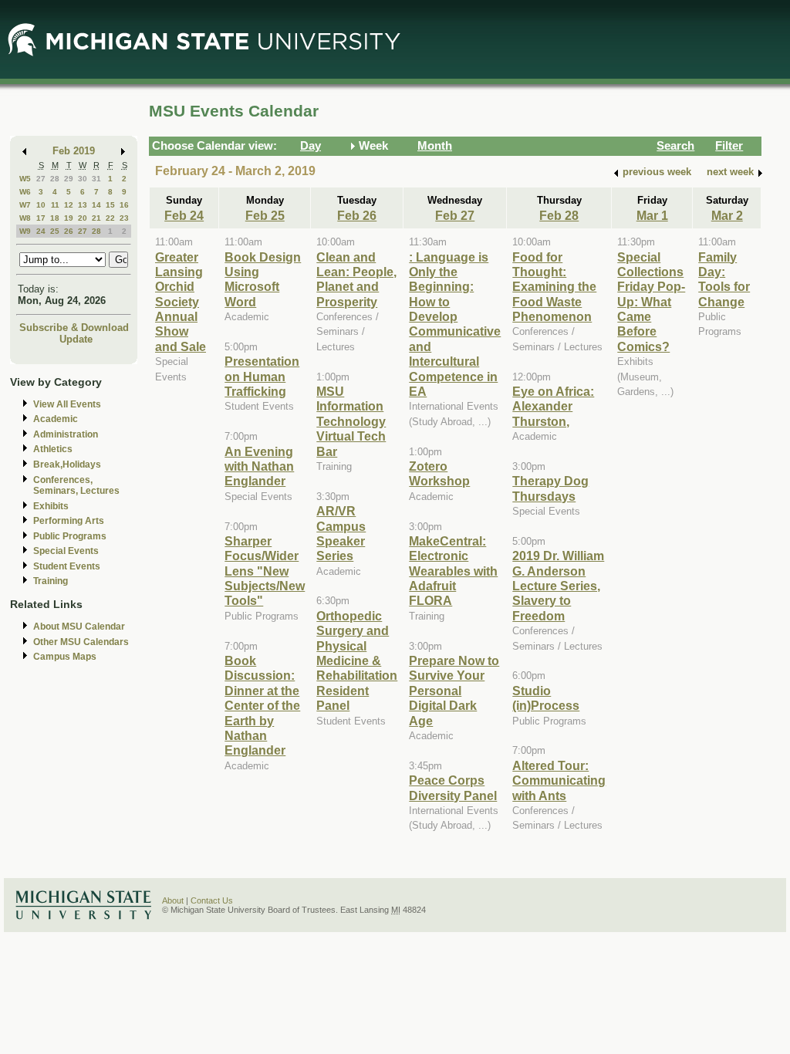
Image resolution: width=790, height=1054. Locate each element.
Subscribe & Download (74, 327)
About (173, 900)
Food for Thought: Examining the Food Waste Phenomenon (554, 287)
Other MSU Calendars (81, 642)
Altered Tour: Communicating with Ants (559, 780)
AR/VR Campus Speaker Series (341, 533)
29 (68, 178)
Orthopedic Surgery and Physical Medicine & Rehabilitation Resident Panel (356, 660)
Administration (65, 434)
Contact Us (212, 900)
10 (41, 205)
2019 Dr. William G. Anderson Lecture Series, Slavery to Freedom (558, 586)
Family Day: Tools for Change (724, 279)
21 (96, 218)
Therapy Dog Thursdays (550, 488)
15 (110, 205)
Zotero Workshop (439, 473)
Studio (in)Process (545, 698)
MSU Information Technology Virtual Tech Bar (351, 421)
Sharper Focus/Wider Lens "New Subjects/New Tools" (265, 571)
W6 (25, 191)
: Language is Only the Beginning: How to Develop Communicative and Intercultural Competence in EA (455, 324)
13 (82, 205)
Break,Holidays (67, 464)
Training (50, 581)
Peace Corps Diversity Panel (453, 787)
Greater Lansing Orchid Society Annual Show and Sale (180, 301)
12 (68, 205)
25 (54, 231)
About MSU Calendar (79, 626)
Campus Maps (64, 656)
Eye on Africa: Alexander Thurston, (553, 406)
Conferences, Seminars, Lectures (76, 486)
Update (76, 339)
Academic (55, 419)
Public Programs (69, 536)
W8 (25, 218)
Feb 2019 (73, 151)
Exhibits (51, 506)
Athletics (53, 449)
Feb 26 (356, 215)
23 (124, 218)
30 (82, 178)
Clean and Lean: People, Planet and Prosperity (356, 279)
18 (54, 218)
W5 (25, 178)
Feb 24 (184, 215)
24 (41, 231)
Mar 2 (727, 215)
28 (54, 178)
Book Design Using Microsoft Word (263, 279)
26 (68, 231)
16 (124, 205)
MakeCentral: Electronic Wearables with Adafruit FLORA (453, 571)
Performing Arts (68, 520)
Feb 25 (265, 215)
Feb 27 (454, 215)
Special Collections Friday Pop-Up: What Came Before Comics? (651, 301)
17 (41, 218)
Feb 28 (559, 215)
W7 (25, 205)
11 (55, 205)
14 (96, 205)
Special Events (66, 551)
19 (68, 218)
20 (82, 218)
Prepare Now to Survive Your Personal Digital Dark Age (454, 691)
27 (41, 178)
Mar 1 (652, 215)
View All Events (67, 404)
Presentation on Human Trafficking (262, 376)
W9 (25, 231)
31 (96, 178)
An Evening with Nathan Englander (259, 466)
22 (110, 218)
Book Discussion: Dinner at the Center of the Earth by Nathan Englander (262, 705)
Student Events (66, 566)
